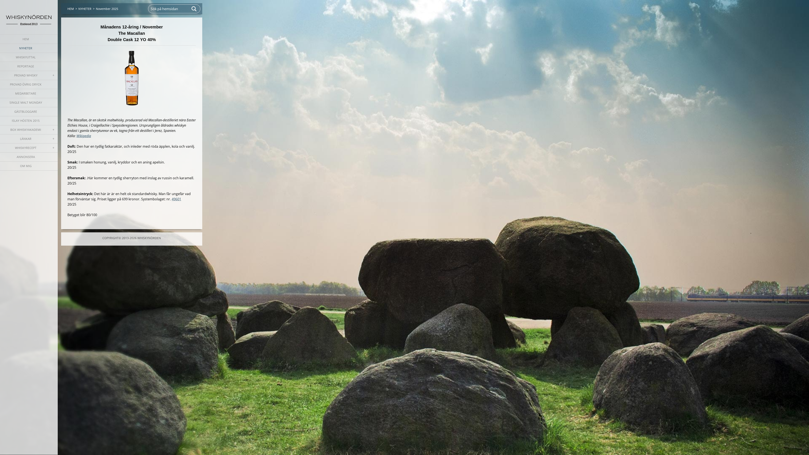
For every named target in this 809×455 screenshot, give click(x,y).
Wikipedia (83, 136)
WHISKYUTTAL (26, 57)
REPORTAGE (25, 66)
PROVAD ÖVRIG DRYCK (26, 84)
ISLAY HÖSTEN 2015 (26, 121)
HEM (26, 39)
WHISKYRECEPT (25, 148)
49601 (176, 199)
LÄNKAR (25, 139)
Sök (194, 9)
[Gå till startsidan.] (29, 14)
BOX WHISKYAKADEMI (25, 130)
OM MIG (26, 166)
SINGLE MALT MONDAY (25, 102)
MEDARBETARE (25, 93)
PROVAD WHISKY (26, 75)
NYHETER (25, 48)
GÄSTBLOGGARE (25, 112)
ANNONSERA (26, 157)
